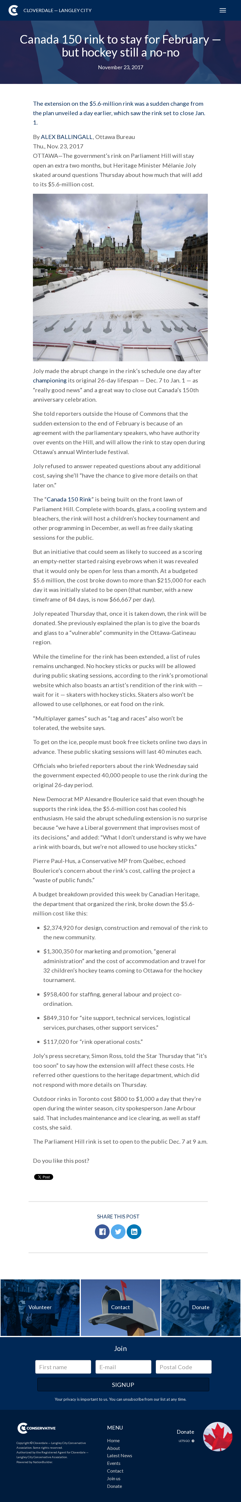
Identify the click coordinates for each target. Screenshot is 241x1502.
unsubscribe (133, 1399)
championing (50, 380)
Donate (114, 1486)
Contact (115, 1470)
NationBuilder (42, 1462)
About (113, 1448)
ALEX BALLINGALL (67, 136)
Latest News (119, 1455)
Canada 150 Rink (69, 499)
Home (113, 1440)
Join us (113, 1478)
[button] (102, 1231)
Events (113, 1463)
